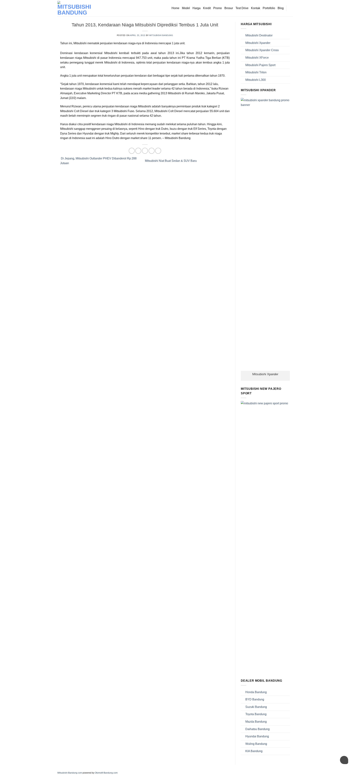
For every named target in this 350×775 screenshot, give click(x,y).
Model (186, 8)
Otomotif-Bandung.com (106, 773)
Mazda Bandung (256, 721)
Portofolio (269, 8)
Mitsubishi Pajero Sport (260, 65)
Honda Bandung (256, 692)
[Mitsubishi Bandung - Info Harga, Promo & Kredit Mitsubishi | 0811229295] (75, 8)
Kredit (207, 8)
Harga (196, 8)
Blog (281, 8)
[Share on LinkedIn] (158, 151)
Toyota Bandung (256, 714)
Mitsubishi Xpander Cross (262, 50)
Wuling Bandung (256, 743)
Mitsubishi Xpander (257, 42)
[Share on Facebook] (132, 151)
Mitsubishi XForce (257, 57)
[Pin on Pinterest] (152, 151)
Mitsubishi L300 (255, 79)
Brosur (228, 8)
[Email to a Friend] (145, 151)
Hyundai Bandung (257, 736)
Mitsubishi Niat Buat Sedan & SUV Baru (171, 160)
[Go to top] (342, 770)
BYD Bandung (254, 699)
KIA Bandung (253, 751)
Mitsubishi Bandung (161, 35)
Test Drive (242, 8)
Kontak (255, 8)
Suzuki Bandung (256, 706)
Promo (217, 8)
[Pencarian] (291, 8)
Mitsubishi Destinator (259, 35)
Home (175, 8)
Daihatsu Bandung (257, 729)
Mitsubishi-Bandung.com (69, 773)
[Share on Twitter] (138, 151)
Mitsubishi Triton (256, 72)
